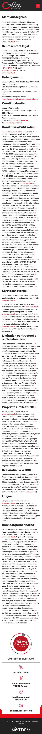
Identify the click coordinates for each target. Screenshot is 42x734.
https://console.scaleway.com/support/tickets (20, 99)
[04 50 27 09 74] (21, 667)
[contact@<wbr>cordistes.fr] (21, 705)
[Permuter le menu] (38, 6)
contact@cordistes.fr (21, 711)
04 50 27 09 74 (9, 68)
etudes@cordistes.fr (10, 70)
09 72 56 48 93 (22, 120)
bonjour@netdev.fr (14, 123)
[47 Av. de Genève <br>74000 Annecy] (21, 678)
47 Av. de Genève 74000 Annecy (21, 684)
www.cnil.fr (31, 492)
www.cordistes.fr (8, 42)
